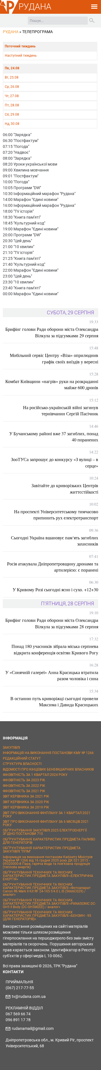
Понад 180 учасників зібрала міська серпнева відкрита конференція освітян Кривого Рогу (55, 649)
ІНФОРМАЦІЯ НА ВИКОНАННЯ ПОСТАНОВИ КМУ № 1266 (48, 753)
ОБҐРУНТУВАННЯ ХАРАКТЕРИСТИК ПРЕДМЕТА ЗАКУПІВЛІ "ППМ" (42, 849)
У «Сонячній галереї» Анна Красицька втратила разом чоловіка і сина (51, 675)
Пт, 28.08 (12, 105)
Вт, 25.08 (12, 77)
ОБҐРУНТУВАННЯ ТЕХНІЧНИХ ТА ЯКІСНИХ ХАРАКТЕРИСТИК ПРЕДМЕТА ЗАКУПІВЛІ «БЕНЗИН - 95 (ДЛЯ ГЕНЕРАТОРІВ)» (47, 915)
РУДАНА (35, 7)
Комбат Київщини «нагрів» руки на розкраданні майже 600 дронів (51, 384)
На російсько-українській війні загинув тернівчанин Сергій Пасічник (60, 410)
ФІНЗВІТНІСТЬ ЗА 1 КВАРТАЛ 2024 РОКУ (35, 775)
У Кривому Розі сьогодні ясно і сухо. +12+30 (55, 589)
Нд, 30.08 (12, 124)
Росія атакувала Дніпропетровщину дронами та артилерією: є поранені (52, 567)
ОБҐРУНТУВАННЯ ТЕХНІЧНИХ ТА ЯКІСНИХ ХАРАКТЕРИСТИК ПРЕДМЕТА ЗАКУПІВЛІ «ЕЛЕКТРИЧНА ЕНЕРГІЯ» (48, 875)
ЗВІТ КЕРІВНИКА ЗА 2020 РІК (26, 802)
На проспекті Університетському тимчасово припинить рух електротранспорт (56, 514)
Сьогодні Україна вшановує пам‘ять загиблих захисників (54, 541)
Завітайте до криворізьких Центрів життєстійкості (64, 488)
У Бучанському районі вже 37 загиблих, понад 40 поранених (53, 436)
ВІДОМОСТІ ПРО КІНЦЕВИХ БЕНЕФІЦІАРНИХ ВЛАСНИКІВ (48, 769)
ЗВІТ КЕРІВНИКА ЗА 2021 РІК (26, 796)
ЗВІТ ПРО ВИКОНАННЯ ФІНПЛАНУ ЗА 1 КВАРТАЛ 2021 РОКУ (46, 814)
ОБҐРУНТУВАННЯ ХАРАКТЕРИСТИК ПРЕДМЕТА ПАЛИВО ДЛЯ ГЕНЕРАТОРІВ (49, 841)
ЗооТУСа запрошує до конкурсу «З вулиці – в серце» (54, 462)
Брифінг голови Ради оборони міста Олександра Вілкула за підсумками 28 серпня (51, 623)
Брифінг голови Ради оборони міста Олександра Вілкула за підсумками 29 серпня (51, 332)
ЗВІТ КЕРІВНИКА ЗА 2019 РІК (26, 807)
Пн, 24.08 (12, 68)
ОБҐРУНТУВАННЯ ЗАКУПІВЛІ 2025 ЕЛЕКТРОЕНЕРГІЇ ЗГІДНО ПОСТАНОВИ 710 (45, 832)
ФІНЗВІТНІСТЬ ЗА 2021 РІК (24, 791)
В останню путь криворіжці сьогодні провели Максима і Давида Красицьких (54, 701)
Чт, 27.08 (12, 96)
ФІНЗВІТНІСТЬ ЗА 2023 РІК (24, 780)
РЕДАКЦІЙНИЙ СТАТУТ (22, 758)
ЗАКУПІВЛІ (11, 748)
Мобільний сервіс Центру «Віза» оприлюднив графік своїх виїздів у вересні (54, 358)
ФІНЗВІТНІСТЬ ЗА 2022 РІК (24, 786)
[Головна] (9, 13)
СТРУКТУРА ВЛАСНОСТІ (22, 764)
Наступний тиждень (21, 56)
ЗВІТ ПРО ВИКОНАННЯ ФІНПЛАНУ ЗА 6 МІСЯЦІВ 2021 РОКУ (46, 823)
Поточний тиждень (20, 46)
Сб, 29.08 (12, 114)
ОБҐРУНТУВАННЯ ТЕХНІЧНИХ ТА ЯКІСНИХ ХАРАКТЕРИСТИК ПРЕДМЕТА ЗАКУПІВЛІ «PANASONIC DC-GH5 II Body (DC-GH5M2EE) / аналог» (49, 903)
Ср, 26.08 (12, 87)
